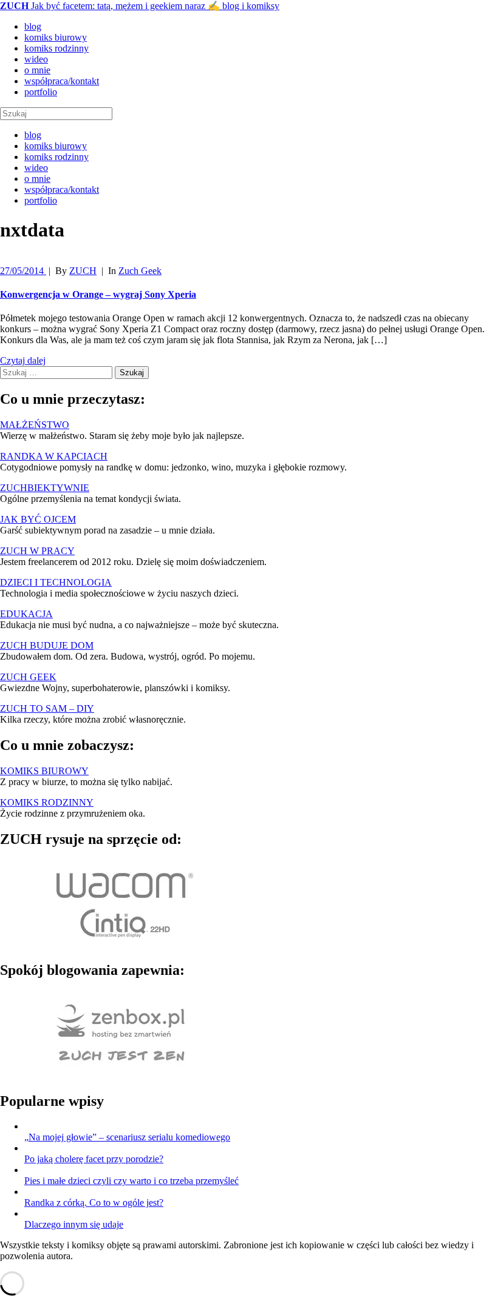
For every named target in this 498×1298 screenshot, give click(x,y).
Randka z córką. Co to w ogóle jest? (93, 1202)
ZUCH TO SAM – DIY (47, 708)
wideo (36, 59)
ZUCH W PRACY (37, 551)
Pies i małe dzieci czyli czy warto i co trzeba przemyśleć (131, 1181)
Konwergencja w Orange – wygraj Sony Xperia (98, 294)
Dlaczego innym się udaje (73, 1224)
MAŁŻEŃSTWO (34, 425)
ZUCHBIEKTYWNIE (44, 488)
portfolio (40, 92)
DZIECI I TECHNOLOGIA (56, 582)
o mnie (37, 70)
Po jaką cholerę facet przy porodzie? (93, 1159)
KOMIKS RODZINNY (47, 802)
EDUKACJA (26, 614)
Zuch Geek (140, 271)
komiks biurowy (55, 37)
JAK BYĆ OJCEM (38, 519)
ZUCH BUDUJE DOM (47, 645)
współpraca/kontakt (61, 81)
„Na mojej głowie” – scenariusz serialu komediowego (127, 1137)
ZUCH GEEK (28, 677)
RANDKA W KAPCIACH (53, 456)
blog (32, 26)
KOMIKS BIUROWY (44, 771)
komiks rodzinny (56, 48)
